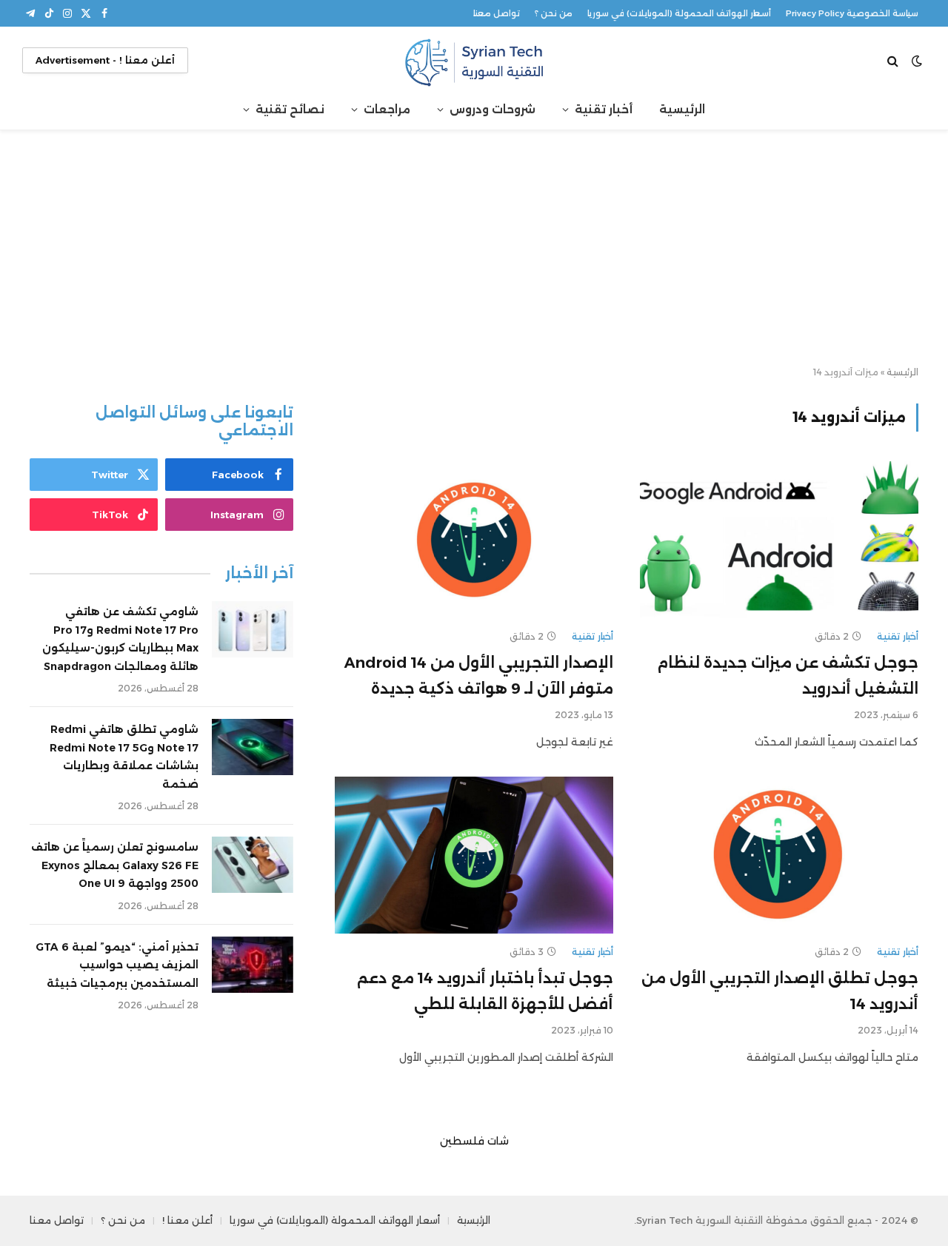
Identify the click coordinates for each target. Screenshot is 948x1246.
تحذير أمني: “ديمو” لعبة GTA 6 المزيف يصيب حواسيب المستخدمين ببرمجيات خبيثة (117, 965)
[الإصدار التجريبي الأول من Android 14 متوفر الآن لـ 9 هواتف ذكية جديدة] (474, 539)
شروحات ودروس (492, 109)
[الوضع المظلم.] (917, 61)
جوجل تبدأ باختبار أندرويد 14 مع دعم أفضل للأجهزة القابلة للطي (485, 991)
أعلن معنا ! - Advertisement (105, 60)
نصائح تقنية (290, 109)
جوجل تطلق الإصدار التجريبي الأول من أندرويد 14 (779, 991)
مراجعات (387, 109)
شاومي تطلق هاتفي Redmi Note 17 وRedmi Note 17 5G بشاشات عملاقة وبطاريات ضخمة (124, 757)
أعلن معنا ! (187, 1220)
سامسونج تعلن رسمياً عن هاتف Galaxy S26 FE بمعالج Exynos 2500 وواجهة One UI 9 (114, 865)
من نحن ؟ (554, 13)
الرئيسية (682, 109)
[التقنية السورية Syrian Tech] (474, 60)
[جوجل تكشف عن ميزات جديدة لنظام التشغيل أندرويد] (779, 539)
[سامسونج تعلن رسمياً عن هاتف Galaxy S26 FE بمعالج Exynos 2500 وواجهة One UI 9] (252, 865)
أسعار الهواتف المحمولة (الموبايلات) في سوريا (679, 13)
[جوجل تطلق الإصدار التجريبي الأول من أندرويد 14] (779, 855)
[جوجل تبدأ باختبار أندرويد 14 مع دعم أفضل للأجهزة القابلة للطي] (474, 855)
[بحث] (894, 60)
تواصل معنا (496, 13)
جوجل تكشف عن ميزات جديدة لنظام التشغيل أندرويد (787, 675)
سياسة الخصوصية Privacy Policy (852, 13)
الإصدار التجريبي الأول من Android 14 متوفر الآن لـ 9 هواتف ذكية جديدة (478, 675)
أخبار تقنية (603, 109)
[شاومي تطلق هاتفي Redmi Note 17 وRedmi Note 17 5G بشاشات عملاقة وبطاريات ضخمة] (252, 747)
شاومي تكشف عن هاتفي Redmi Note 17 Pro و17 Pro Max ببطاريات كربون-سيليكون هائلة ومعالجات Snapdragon (120, 639)
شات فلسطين (474, 1141)
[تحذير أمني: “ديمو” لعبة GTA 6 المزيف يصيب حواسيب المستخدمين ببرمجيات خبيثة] (252, 965)
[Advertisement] (474, 248)
